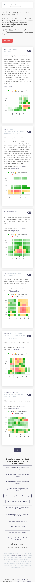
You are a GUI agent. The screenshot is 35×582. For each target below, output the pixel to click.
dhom (5, 49)
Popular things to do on (17, 496)
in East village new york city (18, 468)
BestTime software (18, 555)
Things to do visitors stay (17, 532)
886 (5, 273)
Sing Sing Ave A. (9, 211)
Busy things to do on (17, 501)
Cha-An (6, 129)
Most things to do (17, 521)
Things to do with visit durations (17, 538)
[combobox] (15, 5)
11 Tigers (6, 333)
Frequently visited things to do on (17, 507)
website (21, 167)
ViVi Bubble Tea (9, 392)
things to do (17, 526)
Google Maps (8, 86)
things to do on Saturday (17, 514)
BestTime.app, (21, 579)
